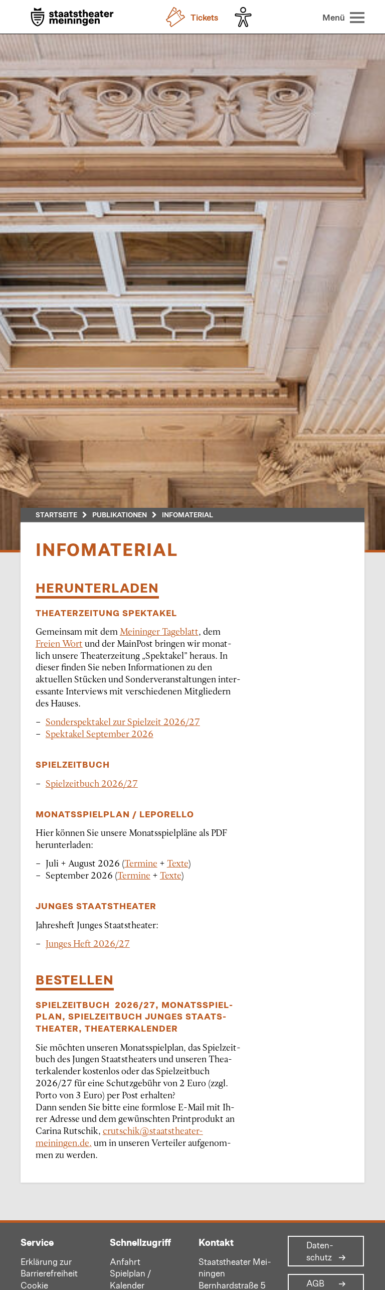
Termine (140, 863)
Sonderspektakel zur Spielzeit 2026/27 (123, 721)
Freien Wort (59, 643)
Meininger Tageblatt (159, 631)
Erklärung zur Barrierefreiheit (49, 1267)
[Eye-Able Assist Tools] (245, 17)
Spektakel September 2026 (99, 733)
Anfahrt (125, 1261)
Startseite (56, 514)
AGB (315, 1283)
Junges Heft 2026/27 (88, 943)
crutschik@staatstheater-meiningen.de (119, 1136)
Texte (177, 863)
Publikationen (119, 514)
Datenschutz (319, 1251)
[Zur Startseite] (72, 18)
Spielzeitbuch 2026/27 (92, 783)
